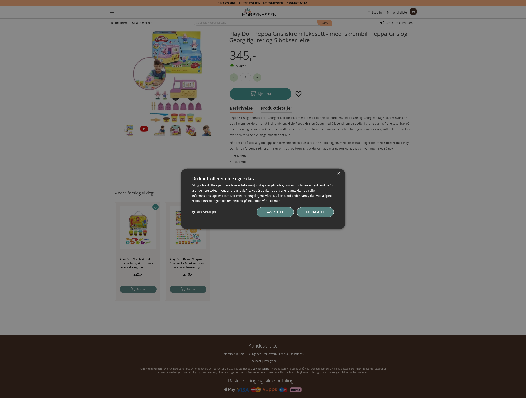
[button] (204, 212)
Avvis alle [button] (275, 212)
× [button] (338, 173)
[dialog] (263, 199)
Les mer (274, 200)
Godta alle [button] (315, 212)
